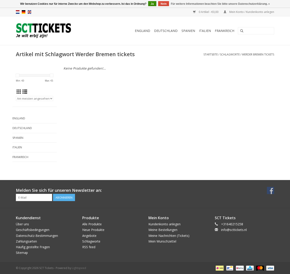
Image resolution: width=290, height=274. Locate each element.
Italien (205, 31)
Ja (152, 3)
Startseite (210, 54)
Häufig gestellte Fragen (33, 247)
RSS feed (88, 247)
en (29, 12)
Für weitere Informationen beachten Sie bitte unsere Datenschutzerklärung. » (220, 3)
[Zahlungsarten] (219, 268)
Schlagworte (230, 54)
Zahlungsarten (26, 241)
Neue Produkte (93, 230)
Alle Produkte (92, 224)
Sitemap (22, 252)
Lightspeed (79, 268)
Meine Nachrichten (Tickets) (168, 235)
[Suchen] (242, 31)
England (142, 31)
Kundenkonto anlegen (164, 224)
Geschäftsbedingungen (32, 230)
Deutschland (166, 31)
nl (17, 12)
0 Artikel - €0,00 (208, 12)
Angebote (89, 235)
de (23, 12)
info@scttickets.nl (234, 230)
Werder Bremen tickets (258, 54)
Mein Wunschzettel (162, 241)
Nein (164, 3)
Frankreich (224, 31)
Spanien (188, 31)
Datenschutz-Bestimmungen (37, 235)
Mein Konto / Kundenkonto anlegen (251, 12)
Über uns (22, 224)
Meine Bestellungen (162, 230)
